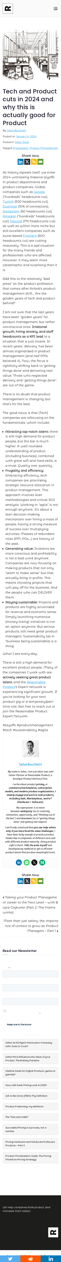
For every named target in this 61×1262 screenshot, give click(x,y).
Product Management (44, 148)
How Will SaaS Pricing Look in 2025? (26, 1085)
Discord (16, 221)
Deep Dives (22, 142)
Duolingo (10, 206)
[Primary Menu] (55, 8)
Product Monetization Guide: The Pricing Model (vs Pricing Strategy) (28, 1158)
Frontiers (30, 236)
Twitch (8, 201)
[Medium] (42, 862)
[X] (27, 162)
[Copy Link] (34, 162)
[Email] (40, 162)
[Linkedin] (21, 162)
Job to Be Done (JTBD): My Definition (26, 1095)
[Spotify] (27, 862)
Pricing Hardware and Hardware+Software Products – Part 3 (30, 1143)
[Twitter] (34, 862)
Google (39, 192)
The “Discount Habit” (17, 1117)
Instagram (11, 211)
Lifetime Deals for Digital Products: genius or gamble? (30, 1073)
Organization (20, 148)
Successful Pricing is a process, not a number (25, 1129)
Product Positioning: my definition (24, 1106)
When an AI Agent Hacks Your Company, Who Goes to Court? (28, 1044)
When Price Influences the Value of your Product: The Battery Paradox (27, 1058)
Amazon (9, 216)
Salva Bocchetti (16, 130)
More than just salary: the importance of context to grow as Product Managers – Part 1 (31, 926)
